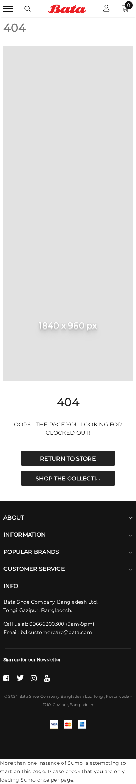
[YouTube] (47, 678)
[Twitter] (20, 678)
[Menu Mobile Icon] (8, 9)
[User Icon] (106, 9)
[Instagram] (34, 678)
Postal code (117, 696)
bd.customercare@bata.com (56, 632)
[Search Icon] (27, 9)
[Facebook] (6, 678)
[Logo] (67, 8)
